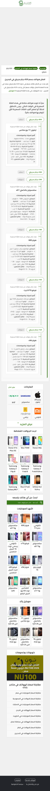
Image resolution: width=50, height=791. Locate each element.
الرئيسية (43, 68)
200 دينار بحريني (35, 179)
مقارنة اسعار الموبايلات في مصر (28, 693)
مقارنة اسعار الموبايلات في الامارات (27, 704)
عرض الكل (11, 387)
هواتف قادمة (30, 780)
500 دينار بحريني (35, 172)
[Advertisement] (25, 36)
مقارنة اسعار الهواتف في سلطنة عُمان (26, 722)
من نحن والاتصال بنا (32, 784)
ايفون (37, 402)
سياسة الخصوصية (17, 784)
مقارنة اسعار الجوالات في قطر (29, 727)
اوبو (13, 402)
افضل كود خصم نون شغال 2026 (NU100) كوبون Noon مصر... (25, 667)
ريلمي (25, 417)
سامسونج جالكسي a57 (26, 190)
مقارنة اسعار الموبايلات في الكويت (27, 716)
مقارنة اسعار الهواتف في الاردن (28, 710)
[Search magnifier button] (41, 502)
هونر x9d (32, 340)
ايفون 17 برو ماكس (27, 130)
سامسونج (26, 402)
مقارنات (17, 780)
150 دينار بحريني (35, 279)
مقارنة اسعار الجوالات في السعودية (27, 698)
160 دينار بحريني (35, 229)
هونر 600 (32, 240)
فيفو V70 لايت (30, 290)
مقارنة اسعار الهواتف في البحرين (26, 68)
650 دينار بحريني (35, 119)
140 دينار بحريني (35, 329)
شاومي (38, 417)
